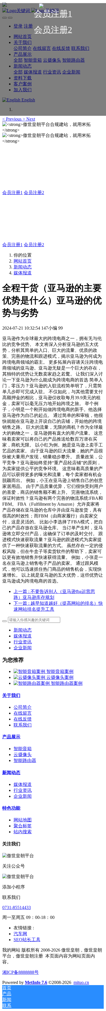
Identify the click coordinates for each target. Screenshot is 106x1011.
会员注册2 (34, 192)
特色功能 (11, 808)
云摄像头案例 (59, 677)
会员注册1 (12, 192)
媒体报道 (23, 272)
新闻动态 (23, 267)
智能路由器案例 (67, 683)
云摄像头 (23, 754)
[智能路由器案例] (32, 683)
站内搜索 (23, 831)
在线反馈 (23, 719)
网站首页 (23, 261)
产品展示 (11, 736)
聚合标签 (23, 825)
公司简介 (23, 707)
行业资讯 (23, 641)
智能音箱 (23, 748)
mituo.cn (81, 982)
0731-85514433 (16, 907)
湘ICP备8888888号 (20, 972)
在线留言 (23, 713)
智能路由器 (25, 760)
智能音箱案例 (59, 671)
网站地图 (23, 819)
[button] (12, 119)
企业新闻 (23, 647)
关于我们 (11, 695)
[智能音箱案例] (30, 671)
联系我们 (23, 725)
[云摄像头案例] (30, 677)
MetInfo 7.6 (36, 982)
